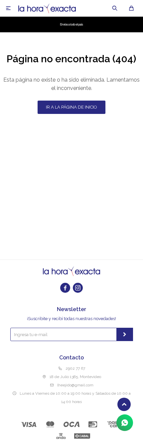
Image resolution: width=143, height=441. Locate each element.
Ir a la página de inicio (71, 107)
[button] (114, 8)
